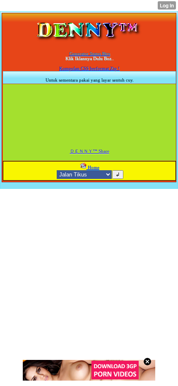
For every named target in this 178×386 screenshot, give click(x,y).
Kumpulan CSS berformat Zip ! (89, 68)
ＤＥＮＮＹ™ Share (89, 151)
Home (93, 167)
